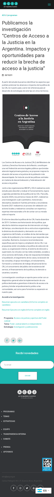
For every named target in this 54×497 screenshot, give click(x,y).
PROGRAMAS (12, 15)
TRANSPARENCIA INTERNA (14, 434)
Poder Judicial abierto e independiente (26, 324)
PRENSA (6, 447)
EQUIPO (6, 429)
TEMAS (6, 416)
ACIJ (4, 15)
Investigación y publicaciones (26, 327)
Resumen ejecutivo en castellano (15, 302)
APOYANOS (8, 452)
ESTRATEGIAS (9, 421)
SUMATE (6, 439)
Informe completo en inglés (38, 310)
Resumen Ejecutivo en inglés (14, 310)
